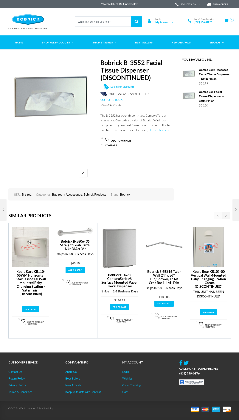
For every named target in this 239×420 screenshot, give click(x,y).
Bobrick (125, 194)
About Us (71, 372)
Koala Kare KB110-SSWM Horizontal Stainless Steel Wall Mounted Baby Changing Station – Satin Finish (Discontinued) (31, 282)
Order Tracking (131, 385)
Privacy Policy (17, 385)
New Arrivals (73, 385)
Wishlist (127, 378)
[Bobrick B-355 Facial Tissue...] (3, 210)
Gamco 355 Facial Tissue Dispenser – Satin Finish (211, 96)
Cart (125, 392)
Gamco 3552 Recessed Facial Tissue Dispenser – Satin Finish (214, 74)
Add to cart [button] (75, 270)
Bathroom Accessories (67, 194)
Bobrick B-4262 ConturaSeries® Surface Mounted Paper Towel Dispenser (119, 280)
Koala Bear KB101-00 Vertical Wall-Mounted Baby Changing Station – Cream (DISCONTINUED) (208, 279)
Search (136, 21)
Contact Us (15, 372)
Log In (158, 19)
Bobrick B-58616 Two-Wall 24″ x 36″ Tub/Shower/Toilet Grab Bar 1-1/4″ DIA (164, 277)
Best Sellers (72, 378)
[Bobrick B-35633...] (235, 210)
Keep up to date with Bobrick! (83, 392)
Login (125, 372)
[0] (227, 22)
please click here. (159, 130)
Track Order (220, 4)
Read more (31, 309)
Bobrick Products (94, 194)
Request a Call (189, 4)
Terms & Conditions (20, 392)
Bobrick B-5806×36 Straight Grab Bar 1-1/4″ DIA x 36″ (75, 245)
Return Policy (16, 378)
